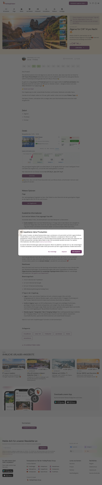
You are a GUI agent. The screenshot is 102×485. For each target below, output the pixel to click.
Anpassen (64, 251)
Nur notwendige (52, 251)
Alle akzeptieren (76, 251)
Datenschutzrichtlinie (45, 242)
